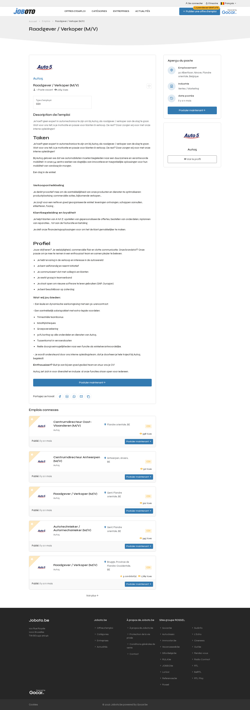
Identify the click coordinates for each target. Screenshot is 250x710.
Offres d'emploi (75, 11)
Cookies (33, 704)
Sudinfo (198, 628)
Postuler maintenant (137, 441)
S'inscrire (213, 3)
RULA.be (166, 659)
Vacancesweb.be (171, 646)
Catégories (99, 11)
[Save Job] (149, 86)
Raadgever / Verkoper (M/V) (75, 494)
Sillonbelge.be (169, 653)
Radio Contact (202, 659)
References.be (169, 678)
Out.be (197, 646)
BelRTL (198, 672)
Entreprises (121, 11)
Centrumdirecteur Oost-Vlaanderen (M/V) (72, 423)
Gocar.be (167, 628)
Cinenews (199, 640)
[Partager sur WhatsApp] (74, 396)
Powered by (232, 10)
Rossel (165, 684)
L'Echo (198, 634)
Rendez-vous (201, 653)
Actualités (142, 11)
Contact (134, 654)
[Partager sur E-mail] (81, 396)
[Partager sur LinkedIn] (67, 396)
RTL (196, 665)
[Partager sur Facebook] (60, 396)
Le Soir (166, 672)
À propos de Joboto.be (141, 628)
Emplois (46, 21)
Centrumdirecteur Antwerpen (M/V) (76, 459)
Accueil (33, 21)
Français (229, 3)
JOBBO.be (167, 665)
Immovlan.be (169, 640)
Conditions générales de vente (141, 646)
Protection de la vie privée (138, 636)
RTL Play (198, 678)
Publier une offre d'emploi (202, 10)
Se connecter (195, 3)
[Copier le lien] (88, 396)
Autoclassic (168, 634)
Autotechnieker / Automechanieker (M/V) (72, 528)
